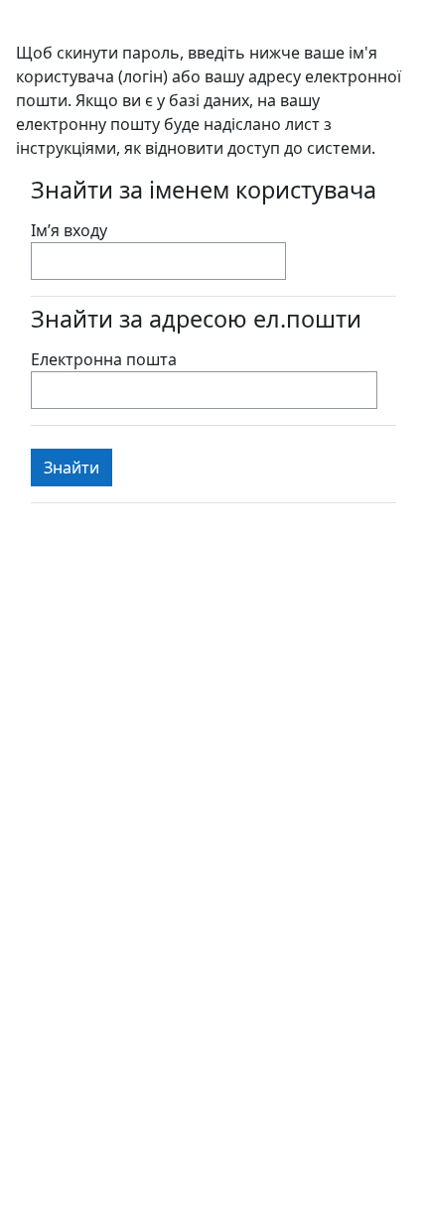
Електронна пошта (104, 359)
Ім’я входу (69, 230)
